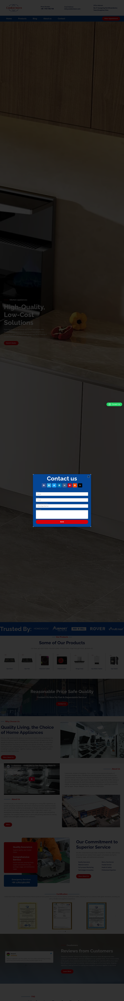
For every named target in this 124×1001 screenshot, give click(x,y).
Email (37, 497)
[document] (62, 500)
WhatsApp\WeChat (42, 503)
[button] (114, 404)
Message (38, 509)
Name (37, 491)
